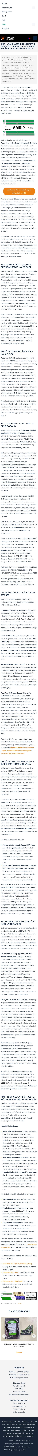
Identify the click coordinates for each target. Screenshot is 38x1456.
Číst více (19, 1352)
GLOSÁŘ (5, 1430)
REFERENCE (12, 1424)
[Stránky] (4, 1336)
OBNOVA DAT (6, 1422)
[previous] (4, 1296)
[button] (18, 8)
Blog (20, 1303)
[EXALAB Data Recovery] (7, 38)
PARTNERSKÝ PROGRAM (22, 1427)
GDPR (31, 1430)
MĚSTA (25, 1422)
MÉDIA (17, 1422)
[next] (33, 1296)
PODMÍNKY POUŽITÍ (19, 1430)
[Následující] (34, 1336)
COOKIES (8, 1433)
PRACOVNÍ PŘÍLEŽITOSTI (13, 1436)
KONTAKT (29, 1436)
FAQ (31, 1422)
